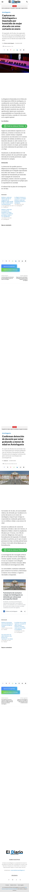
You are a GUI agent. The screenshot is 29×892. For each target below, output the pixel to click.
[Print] (22, 261)
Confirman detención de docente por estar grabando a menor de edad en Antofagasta (7, 278)
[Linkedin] (17, 50)
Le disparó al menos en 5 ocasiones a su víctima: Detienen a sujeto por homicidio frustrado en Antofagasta (20, 200)
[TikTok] (16, 879)
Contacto (7, 885)
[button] (2, 2)
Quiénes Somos (13, 885)
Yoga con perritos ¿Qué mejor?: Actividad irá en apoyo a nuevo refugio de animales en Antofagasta (22, 279)
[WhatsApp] (14, 50)
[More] (23, 50)
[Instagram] (12, 879)
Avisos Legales (21, 885)
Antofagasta (6, 12)
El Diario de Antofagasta (9, 43)
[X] (7, 50)
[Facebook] (4, 50)
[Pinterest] (10, 50)
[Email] (20, 50)
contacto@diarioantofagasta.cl (18, 870)
